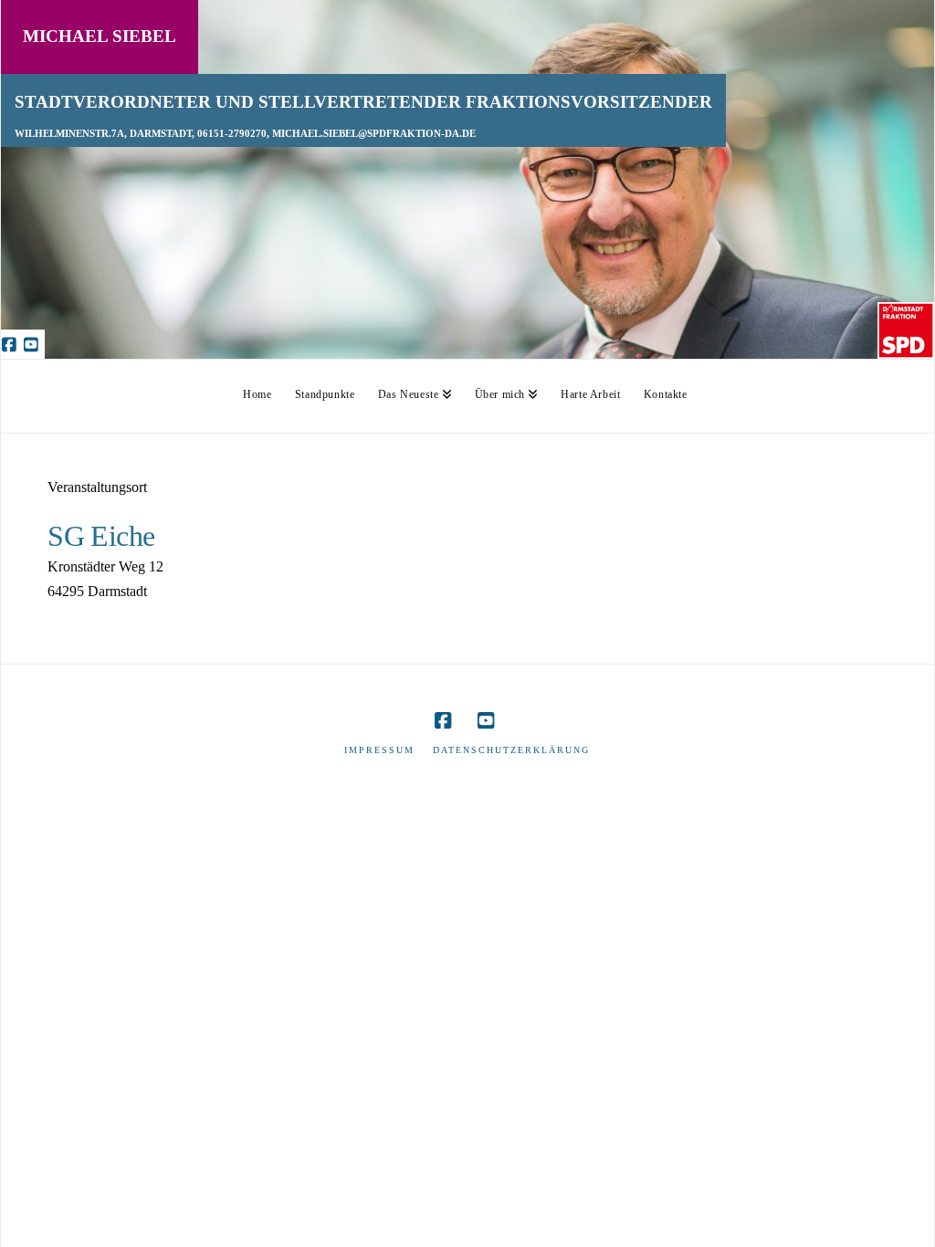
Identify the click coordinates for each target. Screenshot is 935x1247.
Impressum (379, 750)
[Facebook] (12, 344)
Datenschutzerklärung (511, 750)
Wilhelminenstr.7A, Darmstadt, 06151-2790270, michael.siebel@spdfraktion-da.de (245, 134)
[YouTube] (34, 344)
